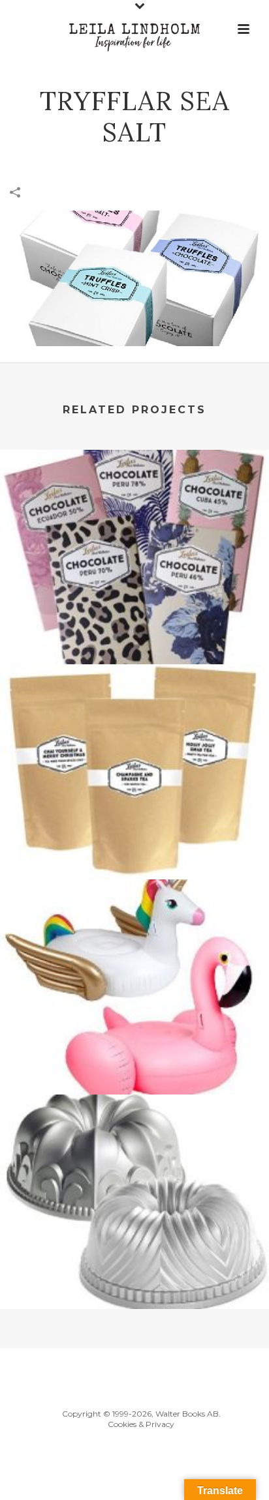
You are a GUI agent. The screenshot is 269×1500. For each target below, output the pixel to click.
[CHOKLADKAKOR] (134, 504)
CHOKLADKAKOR (134, 630)
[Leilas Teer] (134, 719)
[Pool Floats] (134, 933)
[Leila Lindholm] (134, 29)
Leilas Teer (134, 845)
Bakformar (134, 1274)
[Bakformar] (134, 1148)
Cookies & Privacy (141, 1424)
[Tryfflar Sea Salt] (134, 277)
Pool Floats (135, 1060)
